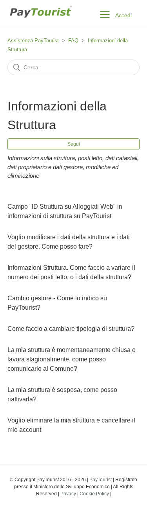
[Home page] (40, 22)
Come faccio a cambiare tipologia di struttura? (70, 328)
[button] (105, 13)
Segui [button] (73, 144)
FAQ (73, 40)
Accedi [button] (123, 15)
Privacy (68, 493)
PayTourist (100, 479)
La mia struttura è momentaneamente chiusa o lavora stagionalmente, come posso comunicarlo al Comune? (71, 359)
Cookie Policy (94, 493)
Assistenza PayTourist (33, 40)
